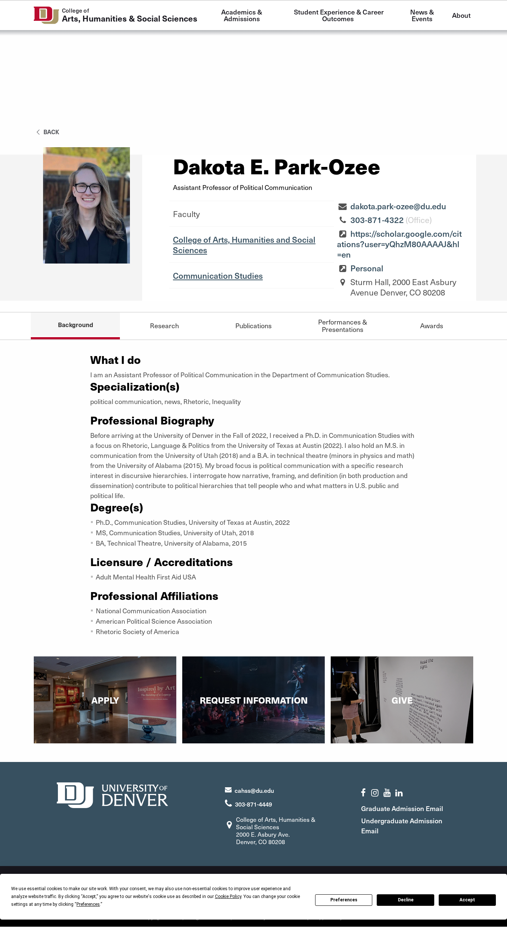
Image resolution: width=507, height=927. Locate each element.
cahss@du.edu (254, 790)
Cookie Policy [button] (228, 896)
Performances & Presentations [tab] (342, 325)
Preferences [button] (88, 904)
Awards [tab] (431, 325)
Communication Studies (218, 275)
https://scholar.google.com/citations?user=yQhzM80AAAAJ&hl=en (399, 244)
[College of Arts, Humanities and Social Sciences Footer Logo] (112, 794)
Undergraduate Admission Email (401, 825)
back (50, 131)
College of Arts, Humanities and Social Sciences (244, 244)
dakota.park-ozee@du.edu (398, 205)
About (461, 15)
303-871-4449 (253, 804)
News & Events (422, 15)
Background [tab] (75, 324)
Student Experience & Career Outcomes (339, 15)
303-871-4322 (377, 219)
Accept (467, 899)
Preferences (343, 899)
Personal (366, 268)
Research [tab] (164, 325)
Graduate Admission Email (402, 808)
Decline (405, 899)
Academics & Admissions (242, 15)
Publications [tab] (253, 325)
